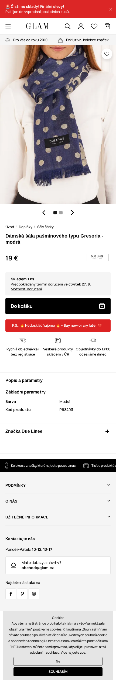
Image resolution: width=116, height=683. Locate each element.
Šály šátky (45, 226)
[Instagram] (34, 593)
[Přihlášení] (81, 26)
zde (82, 652)
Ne (58, 661)
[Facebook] (10, 593)
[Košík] (107, 26)
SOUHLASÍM (58, 671)
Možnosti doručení (26, 289)
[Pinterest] (22, 593)
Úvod (9, 226)
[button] (110, 9)
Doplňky (25, 226)
